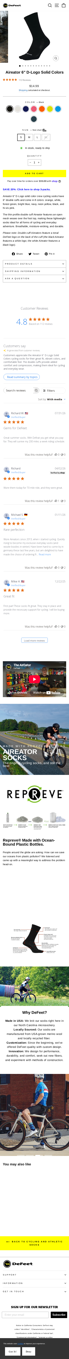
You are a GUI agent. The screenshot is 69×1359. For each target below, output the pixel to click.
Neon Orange (42, 109)
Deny (28, 1351)
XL (46, 137)
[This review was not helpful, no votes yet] (62, 454)
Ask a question (17, 278)
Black (9, 109)
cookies (20, 1344)
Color (34, 102)
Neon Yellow (50, 109)
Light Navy (25, 109)
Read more (45, 554)
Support (10, 1275)
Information (13, 1283)
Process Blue (58, 109)
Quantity (34, 156)
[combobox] (51, 399)
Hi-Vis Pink (33, 109)
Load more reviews (34, 640)
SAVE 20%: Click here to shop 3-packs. (27, 189)
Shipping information (23, 271)
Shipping (23, 90)
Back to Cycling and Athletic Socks (37, 1243)
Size (32, 130)
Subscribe (58, 1314)
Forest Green (33, 119)
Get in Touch (13, 1291)
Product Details (19, 264)
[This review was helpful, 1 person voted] (56, 501)
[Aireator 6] (5, 1212)
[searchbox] (18, 390)
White (17, 109)
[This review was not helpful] (62, 501)
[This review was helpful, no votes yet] (56, 454)
